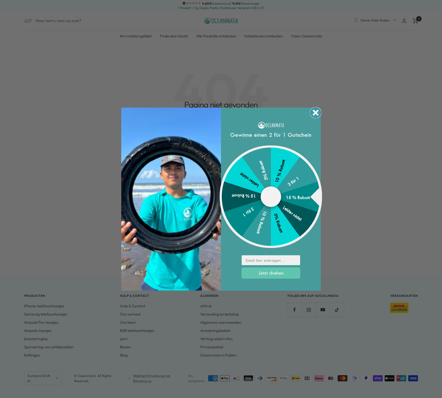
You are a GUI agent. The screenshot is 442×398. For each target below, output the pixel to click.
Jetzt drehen (271, 273)
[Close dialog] (316, 113)
